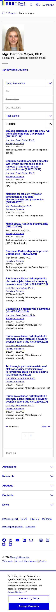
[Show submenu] (49, 467)
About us (7, 485)
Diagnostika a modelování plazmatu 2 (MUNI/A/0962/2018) (28, 310)
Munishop (30, 526)
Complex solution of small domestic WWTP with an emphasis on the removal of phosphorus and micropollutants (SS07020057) (27, 165)
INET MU (34, 519)
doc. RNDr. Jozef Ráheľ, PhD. (20, 378)
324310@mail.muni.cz (15, 69)
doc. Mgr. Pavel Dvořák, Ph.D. (20, 315)
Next (44, 426)
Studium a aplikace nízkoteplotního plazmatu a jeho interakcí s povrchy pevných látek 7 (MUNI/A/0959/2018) (27, 339)
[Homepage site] (14, 3)
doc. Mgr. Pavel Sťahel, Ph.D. (20, 140)
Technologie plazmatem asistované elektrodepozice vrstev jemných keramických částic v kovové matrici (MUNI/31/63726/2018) (27, 370)
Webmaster (8, 561)
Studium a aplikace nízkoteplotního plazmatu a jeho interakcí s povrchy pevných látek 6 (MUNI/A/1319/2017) (27, 399)
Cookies (43, 561)
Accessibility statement (26, 561)
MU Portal (47, 519)
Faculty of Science (15, 143)
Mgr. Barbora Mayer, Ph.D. (19, 206)
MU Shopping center (12, 526)
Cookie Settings (15, 592)
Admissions (9, 466)
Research (8, 476)
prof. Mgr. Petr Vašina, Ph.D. (20, 288)
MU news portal (10, 519)
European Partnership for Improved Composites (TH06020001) (27, 252)
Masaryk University (19, 557)
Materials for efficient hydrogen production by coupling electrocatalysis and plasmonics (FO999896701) (25, 198)
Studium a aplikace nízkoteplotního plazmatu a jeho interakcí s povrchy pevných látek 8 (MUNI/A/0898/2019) (27, 281)
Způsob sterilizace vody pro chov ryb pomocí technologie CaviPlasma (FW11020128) (28, 134)
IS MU (24, 519)
